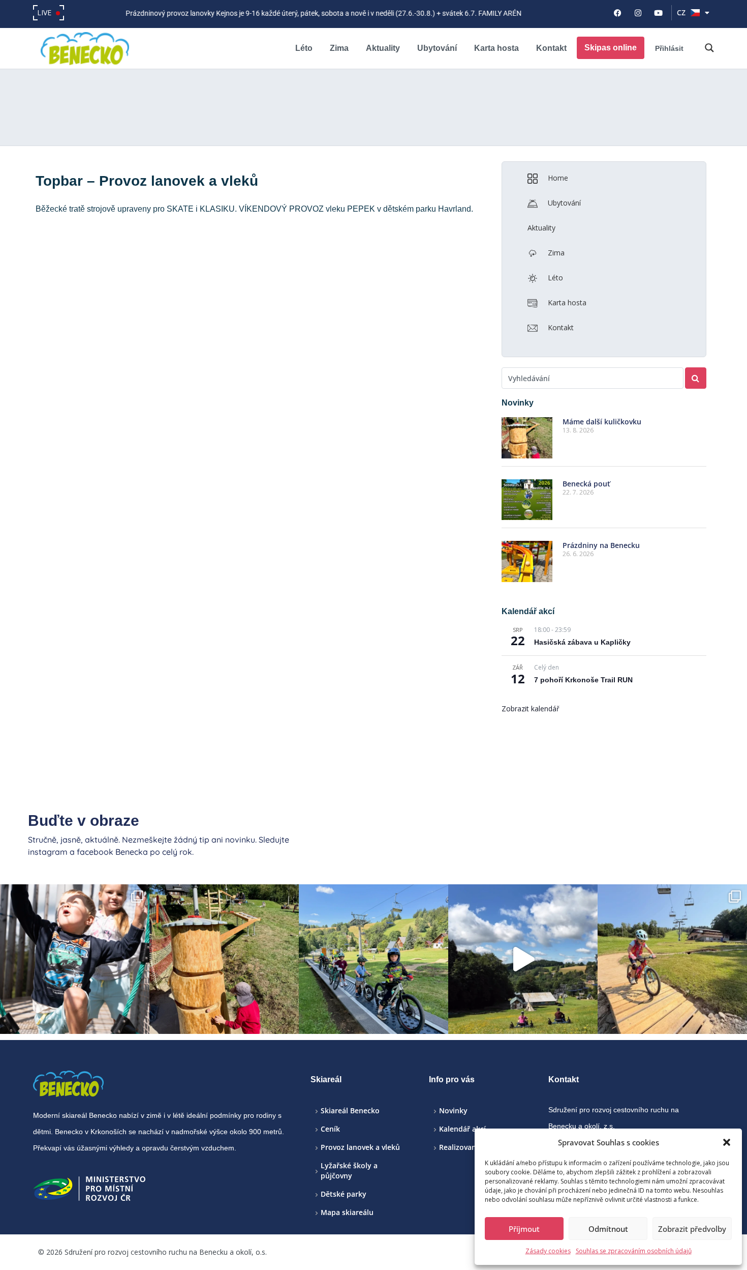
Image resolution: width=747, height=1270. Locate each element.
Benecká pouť (586, 483)
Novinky (453, 1110)
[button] (727, 1142)
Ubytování (437, 48)
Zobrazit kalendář (530, 708)
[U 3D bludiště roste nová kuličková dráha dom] (224, 959)
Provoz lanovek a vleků (360, 1147)
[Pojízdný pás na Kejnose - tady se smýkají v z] (373, 959)
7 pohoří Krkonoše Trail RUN (583, 680)
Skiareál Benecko (350, 1110)
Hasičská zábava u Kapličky (582, 642)
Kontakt (551, 48)
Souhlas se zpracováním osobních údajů (634, 1251)
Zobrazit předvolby (692, 1229)
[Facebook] (618, 12)
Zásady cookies (548, 1251)
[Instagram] (638, 12)
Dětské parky (343, 1194)
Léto (304, 48)
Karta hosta (496, 48)
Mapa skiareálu (347, 1212)
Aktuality (383, 48)
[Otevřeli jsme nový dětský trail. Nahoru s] (672, 959)
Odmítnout (608, 1229)
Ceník (330, 1129)
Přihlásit (669, 48)
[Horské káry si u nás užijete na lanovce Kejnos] (523, 959)
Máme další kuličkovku (602, 421)
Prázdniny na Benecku (601, 545)
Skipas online (610, 47)
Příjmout (524, 1229)
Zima (339, 48)
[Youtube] (658, 12)
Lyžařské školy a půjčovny (349, 1170)
